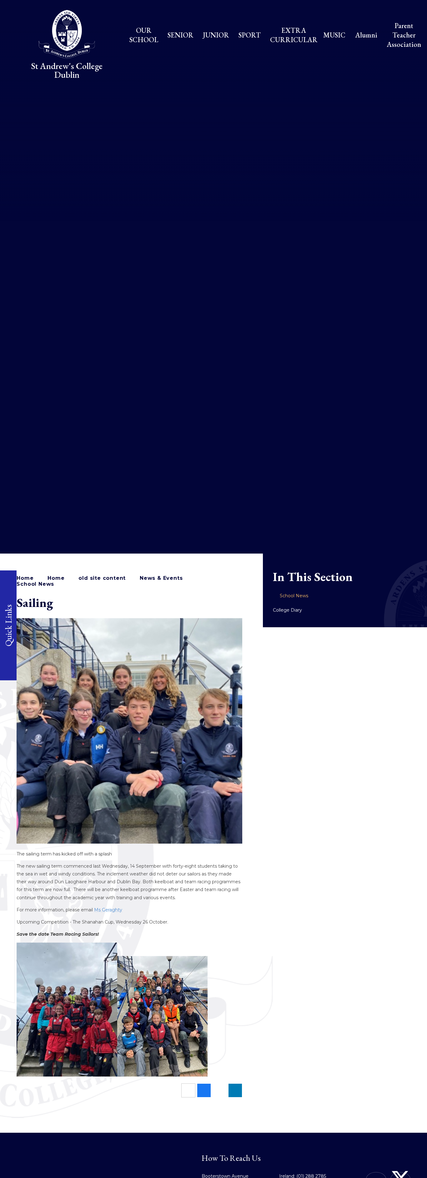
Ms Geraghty (108, 910)
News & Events (161, 578)
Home (25, 578)
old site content (102, 578)
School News (35, 584)
